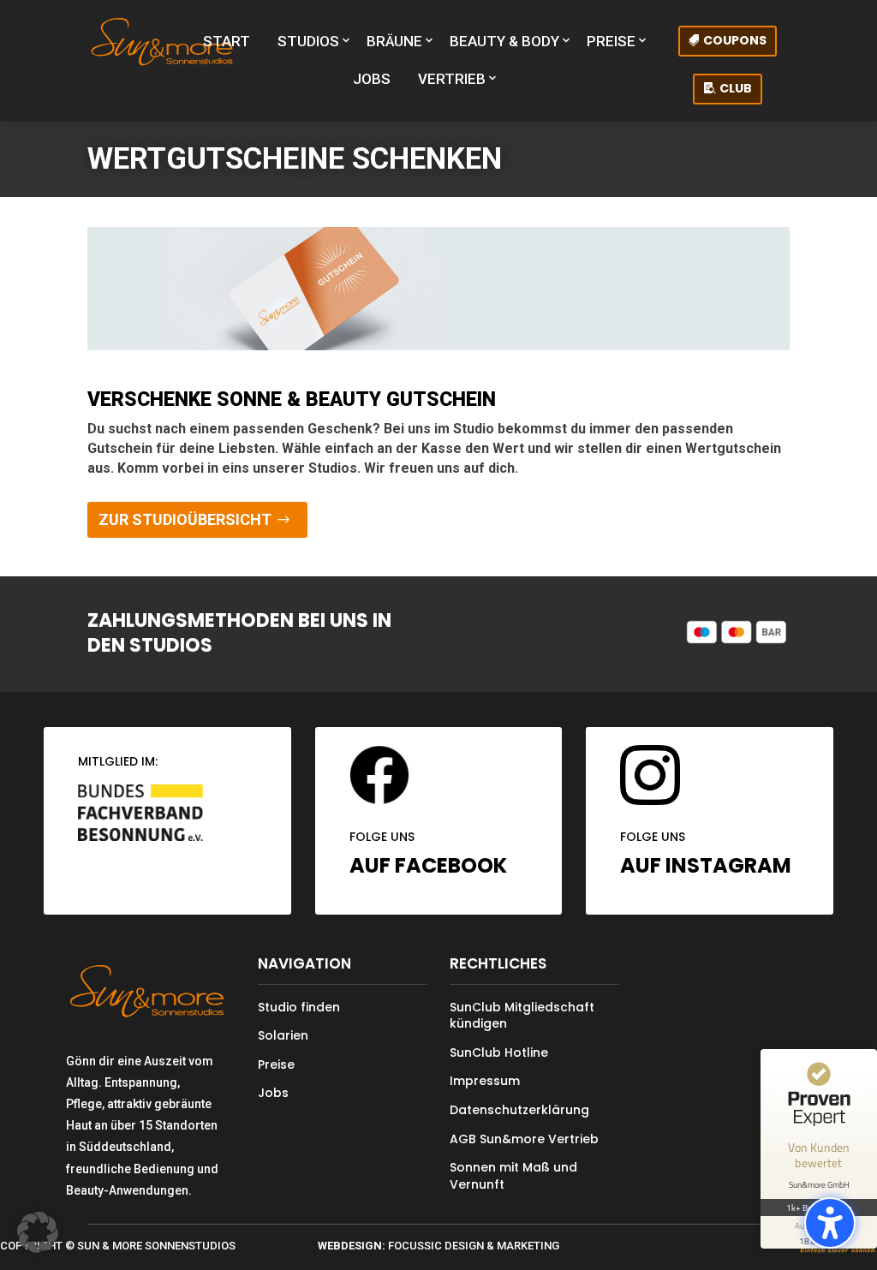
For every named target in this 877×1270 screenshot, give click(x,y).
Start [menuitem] (226, 41)
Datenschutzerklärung (519, 1109)
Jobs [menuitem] (372, 78)
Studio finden (299, 1007)
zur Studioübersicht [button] (184, 519)
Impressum (485, 1080)
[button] (830, 1223)
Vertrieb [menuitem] (452, 78)
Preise (276, 1064)
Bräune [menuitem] (394, 41)
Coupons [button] (735, 40)
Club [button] (735, 88)
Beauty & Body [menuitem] (504, 41)
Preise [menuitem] (611, 41)
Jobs (273, 1092)
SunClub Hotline (499, 1052)
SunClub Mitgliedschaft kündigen (522, 1016)
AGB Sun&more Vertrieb (524, 1139)
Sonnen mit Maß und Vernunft (513, 1176)
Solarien (283, 1035)
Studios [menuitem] (308, 41)
